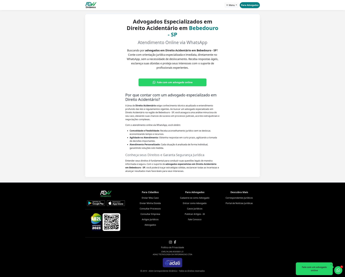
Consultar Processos (150, 208)
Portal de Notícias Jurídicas (239, 203)
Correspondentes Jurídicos (239, 197)
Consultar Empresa (150, 214)
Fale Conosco (194, 219)
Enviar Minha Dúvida (150, 203)
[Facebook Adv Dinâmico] (175, 242)
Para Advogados (249, 5)
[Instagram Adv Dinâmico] (170, 242)
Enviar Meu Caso (150, 197)
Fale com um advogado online (174, 82)
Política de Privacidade (172, 247)
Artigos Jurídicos (150, 219)
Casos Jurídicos (194, 208)
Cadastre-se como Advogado (194, 197)
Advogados (150, 224)
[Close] (331, 265)
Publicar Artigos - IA (195, 214)
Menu (231, 5)
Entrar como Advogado (195, 203)
